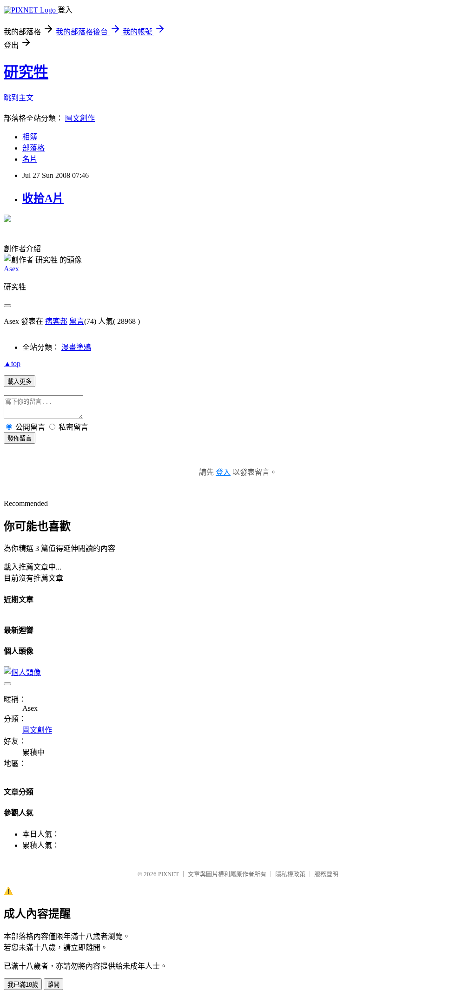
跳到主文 (18, 98)
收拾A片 (43, 198)
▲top (12, 363)
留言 (76, 321)
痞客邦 (56, 321)
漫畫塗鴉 (76, 347)
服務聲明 (326, 874)
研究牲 (26, 72)
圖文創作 (80, 118)
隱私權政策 (290, 874)
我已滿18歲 (22, 984)
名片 (29, 159)
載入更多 (19, 381)
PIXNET (168, 874)
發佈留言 (19, 438)
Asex (11, 269)
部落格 (33, 148)
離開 (53, 984)
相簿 (29, 137)
